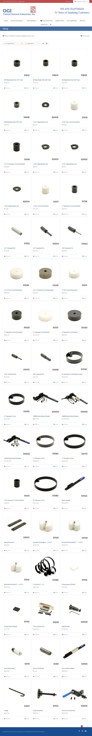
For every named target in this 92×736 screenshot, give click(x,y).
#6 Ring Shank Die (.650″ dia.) (71, 80)
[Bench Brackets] (17, 525)
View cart (86, 36)
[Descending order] (22, 43)
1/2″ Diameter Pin (9, 248)
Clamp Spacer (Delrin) (68, 584)
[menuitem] (7, 20)
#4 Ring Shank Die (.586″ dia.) (42, 80)
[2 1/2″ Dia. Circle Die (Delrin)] (17, 273)
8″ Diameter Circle (38, 500)
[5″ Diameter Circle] (17, 399)
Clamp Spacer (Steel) (10, 626)
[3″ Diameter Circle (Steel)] (74, 315)
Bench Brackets (9, 542)
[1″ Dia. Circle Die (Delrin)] (45, 189)
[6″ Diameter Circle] (45, 441)
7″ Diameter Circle (67, 458)
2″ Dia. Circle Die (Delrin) (69, 290)
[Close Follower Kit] (45, 609)
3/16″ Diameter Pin (10, 374)
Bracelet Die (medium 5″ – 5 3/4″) (72, 542)
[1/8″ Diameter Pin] (74, 231)
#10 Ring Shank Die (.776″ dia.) (13, 80)
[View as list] (46, 43)
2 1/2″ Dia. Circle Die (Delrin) (13, 290)
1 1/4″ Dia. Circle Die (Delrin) (71, 122)
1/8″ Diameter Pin (67, 248)
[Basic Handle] (74, 483)
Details (27, 88)
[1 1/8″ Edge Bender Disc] (74, 147)
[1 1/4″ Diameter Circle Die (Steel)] (17, 147)
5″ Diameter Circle (10, 416)
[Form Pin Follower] (45, 651)
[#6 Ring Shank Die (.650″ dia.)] (74, 63)
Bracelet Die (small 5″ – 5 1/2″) (13, 584)
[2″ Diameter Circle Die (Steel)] (17, 315)
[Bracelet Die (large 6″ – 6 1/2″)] (45, 525)
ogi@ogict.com (21, 1)
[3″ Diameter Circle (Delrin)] (45, 315)
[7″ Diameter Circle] (74, 441)
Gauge (6, 710)
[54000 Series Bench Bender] (74, 399)
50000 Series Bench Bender (41, 416)
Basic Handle (66, 500)
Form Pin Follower (38, 668)
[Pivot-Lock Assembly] (74, 693)
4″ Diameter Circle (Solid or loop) (72, 374)
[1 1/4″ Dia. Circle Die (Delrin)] (74, 105)
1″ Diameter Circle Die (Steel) (71, 206)
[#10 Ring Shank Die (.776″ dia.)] (17, 63)
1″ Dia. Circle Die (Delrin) (40, 206)
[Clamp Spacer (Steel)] (17, 609)
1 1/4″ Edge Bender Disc (40, 164)
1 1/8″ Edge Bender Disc (69, 164)
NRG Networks (41, 731)
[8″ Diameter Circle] (45, 483)
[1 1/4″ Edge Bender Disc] (45, 147)
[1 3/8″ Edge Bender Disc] (17, 189)
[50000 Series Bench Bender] (45, 399)
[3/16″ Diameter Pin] (17, 357)
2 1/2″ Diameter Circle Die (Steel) (43, 290)
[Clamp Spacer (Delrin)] (74, 567)
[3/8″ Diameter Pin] (45, 357)
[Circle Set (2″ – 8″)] (45, 567)
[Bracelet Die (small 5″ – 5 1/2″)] (17, 567)
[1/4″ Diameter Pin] (45, 231)
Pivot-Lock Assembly (68, 710)
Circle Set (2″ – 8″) (38, 584)
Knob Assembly (38, 710)
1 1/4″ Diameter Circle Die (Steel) (14, 164)
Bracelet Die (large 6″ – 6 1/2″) (42, 542)
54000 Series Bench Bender (70, 416)
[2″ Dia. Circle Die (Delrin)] (74, 273)
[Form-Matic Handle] (74, 651)
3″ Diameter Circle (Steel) (70, 332)
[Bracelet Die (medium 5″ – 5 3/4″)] (74, 525)
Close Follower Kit (38, 626)
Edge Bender (66, 626)
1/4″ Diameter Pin (38, 248)
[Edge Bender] (74, 609)
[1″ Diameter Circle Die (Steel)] (74, 189)
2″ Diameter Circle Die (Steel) (13, 332)
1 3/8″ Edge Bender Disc (11, 206)
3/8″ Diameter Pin (38, 374)
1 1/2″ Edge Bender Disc (40, 122)
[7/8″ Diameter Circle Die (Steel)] (17, 483)
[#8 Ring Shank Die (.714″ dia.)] (17, 105)
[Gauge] (17, 693)
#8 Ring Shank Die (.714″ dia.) (13, 122)
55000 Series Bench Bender (12, 458)
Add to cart (7, 88)
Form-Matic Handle (68, 668)
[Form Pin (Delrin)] (17, 651)
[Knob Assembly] (45, 693)
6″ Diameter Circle (38, 458)
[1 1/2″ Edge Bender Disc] (45, 105)
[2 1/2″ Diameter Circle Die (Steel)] (45, 273)
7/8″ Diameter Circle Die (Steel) (14, 500)
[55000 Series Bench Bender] (17, 441)
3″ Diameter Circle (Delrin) (41, 332)
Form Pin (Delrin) (9, 668)
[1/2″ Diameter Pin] (17, 231)
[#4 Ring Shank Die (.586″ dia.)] (45, 63)
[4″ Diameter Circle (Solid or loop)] (74, 357)
